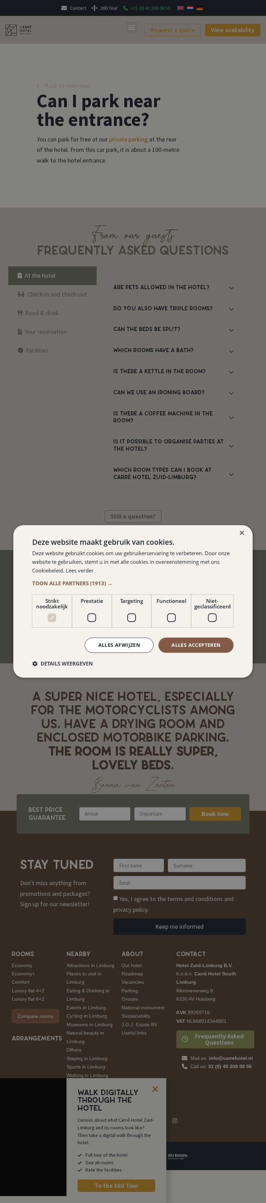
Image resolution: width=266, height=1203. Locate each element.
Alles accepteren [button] (195, 645)
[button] (132, 583)
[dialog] (132, 601)
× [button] (241, 533)
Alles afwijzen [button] (119, 645)
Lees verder (80, 570)
